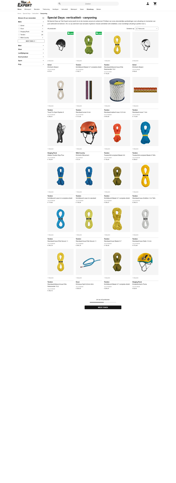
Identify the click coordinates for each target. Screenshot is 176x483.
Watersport (74, 9)
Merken (99, 9)
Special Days (26, 13)
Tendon (78, 65)
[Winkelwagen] (155, 4)
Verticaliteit (65, 9)
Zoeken (88, 3)
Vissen (82, 9)
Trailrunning (46, 9)
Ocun (78, 282)
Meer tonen (103, 307)
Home (19, 13)
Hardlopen (56, 9)
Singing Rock (52, 153)
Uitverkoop (90, 9)
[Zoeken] (59, 4)
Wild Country (80, 153)
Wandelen (37, 9)
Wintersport (27, 9)
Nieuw (19, 9)
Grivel (49, 65)
